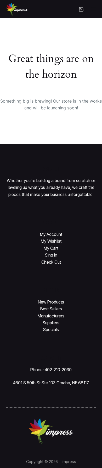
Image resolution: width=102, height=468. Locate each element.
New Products (51, 302)
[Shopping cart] (81, 9)
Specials (51, 329)
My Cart (51, 248)
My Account (51, 234)
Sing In (51, 255)
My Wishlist (51, 241)
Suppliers (51, 322)
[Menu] (93, 9)
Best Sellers (51, 308)
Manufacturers (51, 315)
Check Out (51, 262)
